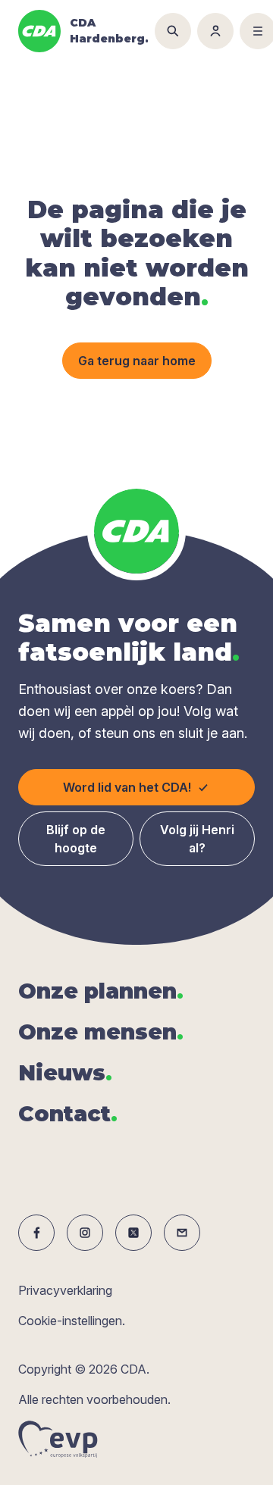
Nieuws (65, 1073)
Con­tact (68, 1114)
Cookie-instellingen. (71, 1320)
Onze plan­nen (101, 991)
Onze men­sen (101, 1032)
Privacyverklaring (65, 1290)
